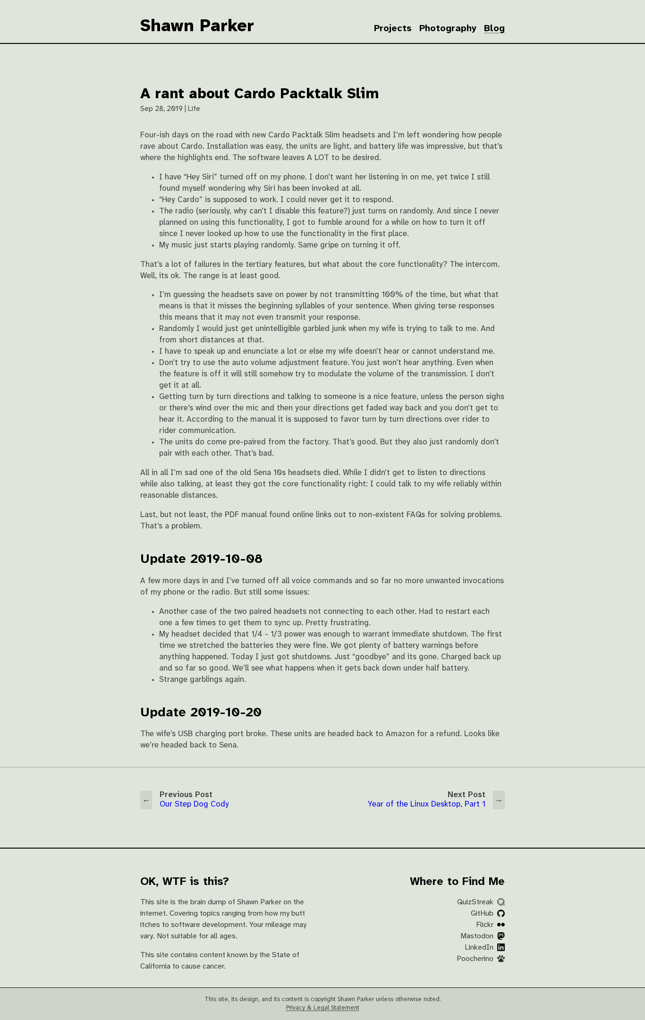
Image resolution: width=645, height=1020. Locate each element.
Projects (393, 29)
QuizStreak (476, 902)
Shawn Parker (197, 26)
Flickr (485, 925)
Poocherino (476, 959)
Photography (447, 29)
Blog (494, 29)
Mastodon (477, 936)
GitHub (483, 914)
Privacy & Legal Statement (322, 1008)
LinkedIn (480, 948)
